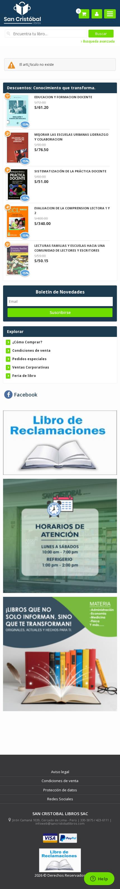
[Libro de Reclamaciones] (60, 442)
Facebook (25, 394)
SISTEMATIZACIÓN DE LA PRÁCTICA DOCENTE (70, 171)
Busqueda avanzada (98, 41)
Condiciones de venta (31, 350)
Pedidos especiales (29, 358)
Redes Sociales (60, 798)
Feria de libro (24, 375)
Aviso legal (60, 771)
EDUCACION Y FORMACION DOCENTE (63, 97)
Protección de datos (60, 789)
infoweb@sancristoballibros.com (60, 823)
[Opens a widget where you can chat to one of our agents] (99, 879)
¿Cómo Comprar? (27, 342)
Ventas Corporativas (30, 367)
